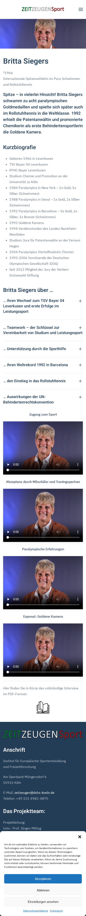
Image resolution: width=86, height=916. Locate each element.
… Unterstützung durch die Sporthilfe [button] (34, 349)
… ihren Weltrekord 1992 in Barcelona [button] (35, 365)
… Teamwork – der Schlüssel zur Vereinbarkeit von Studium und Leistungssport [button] (42, 330)
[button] (80, 836)
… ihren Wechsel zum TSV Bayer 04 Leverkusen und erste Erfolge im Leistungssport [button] (33, 306)
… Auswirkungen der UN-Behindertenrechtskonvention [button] (28, 399)
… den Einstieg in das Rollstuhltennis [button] (34, 381)
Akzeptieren (43, 879)
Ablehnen (43, 890)
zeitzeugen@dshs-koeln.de (34, 792)
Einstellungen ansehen (43, 901)
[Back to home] (43, 9)
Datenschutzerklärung (35, 910)
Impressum (56, 910)
